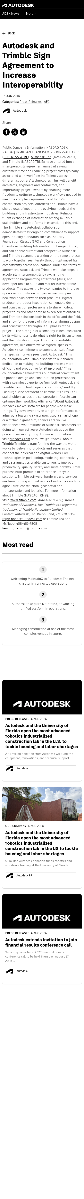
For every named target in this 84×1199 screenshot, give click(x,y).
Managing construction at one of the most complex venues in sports (43, 631)
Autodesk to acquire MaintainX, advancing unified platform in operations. (43, 606)
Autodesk (19, 110)
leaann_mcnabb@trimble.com (24, 528)
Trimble (14, 162)
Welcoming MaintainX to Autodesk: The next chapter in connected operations (43, 581)
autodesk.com (20, 439)
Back (11, 33)
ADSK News (10, 13)
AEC (46, 102)
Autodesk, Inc (41, 157)
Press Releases (31, 102)
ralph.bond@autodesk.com (22, 519)
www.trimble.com (23, 500)
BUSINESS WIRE (16, 157)
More (29, 13)
